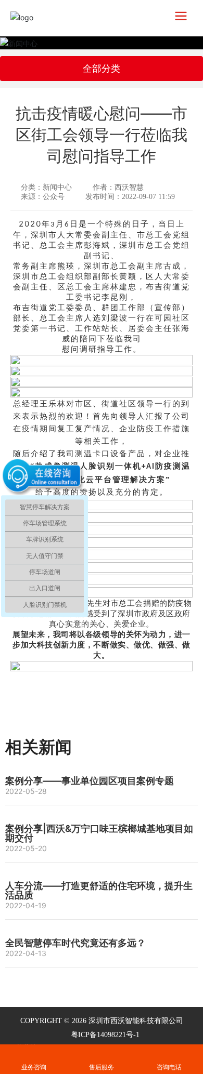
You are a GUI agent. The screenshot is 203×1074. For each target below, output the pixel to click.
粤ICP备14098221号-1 (105, 1035)
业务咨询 (34, 1052)
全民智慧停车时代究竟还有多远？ (75, 942)
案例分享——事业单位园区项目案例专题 (89, 780)
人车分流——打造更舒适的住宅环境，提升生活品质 (99, 890)
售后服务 (101, 1052)
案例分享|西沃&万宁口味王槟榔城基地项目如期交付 (99, 833)
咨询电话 (169, 1067)
